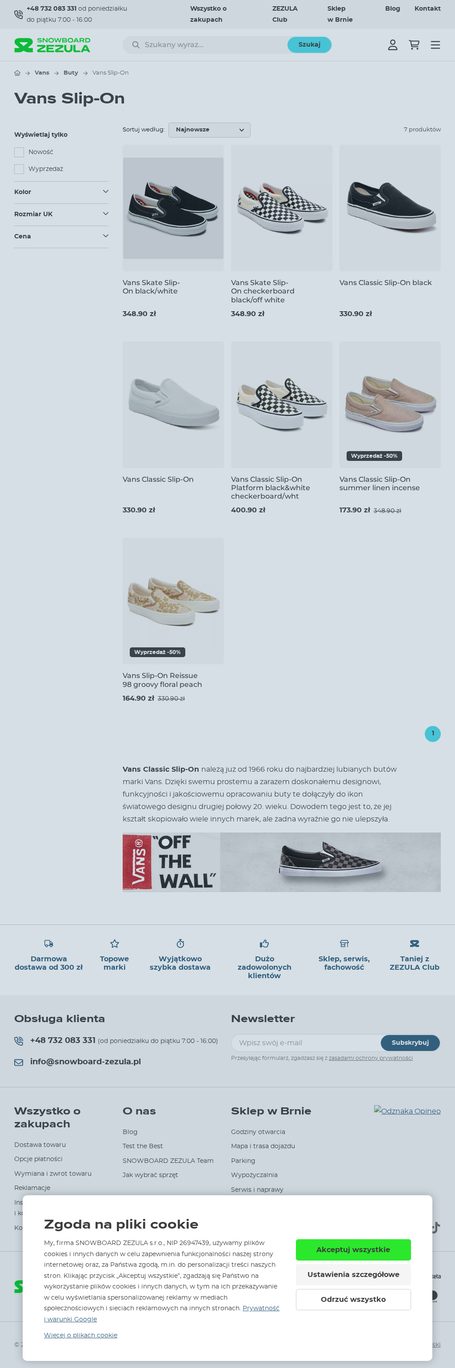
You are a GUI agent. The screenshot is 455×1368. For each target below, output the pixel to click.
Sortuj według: (144, 130)
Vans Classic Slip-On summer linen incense (379, 483)
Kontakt (428, 9)
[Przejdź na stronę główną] (17, 72)
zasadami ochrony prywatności (371, 1058)
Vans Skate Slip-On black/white (151, 286)
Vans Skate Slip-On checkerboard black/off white (263, 291)
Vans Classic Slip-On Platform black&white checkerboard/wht (270, 487)
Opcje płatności (38, 1159)
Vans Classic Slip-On (158, 479)
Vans (42, 73)
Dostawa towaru (40, 1145)
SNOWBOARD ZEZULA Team (168, 1161)
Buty (71, 73)
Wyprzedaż (45, 169)
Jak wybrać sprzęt (150, 1175)
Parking (243, 1161)
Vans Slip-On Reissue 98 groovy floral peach (162, 679)
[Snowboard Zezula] (52, 45)
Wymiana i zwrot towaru (53, 1174)
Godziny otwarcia (258, 1132)
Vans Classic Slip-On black (385, 282)
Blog (392, 9)
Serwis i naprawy (257, 1190)
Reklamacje (32, 1188)
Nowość (40, 152)
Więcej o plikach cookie (80, 1335)
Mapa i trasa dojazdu (263, 1146)
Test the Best (143, 1146)
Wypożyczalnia (254, 1175)
